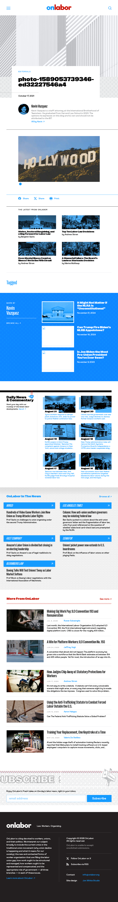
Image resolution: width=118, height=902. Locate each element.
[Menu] (8, 8)
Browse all (12, 323)
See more (104, 599)
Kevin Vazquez (39, 106)
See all (21, 409)
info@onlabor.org (91, 875)
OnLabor (59, 7)
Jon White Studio (91, 881)
